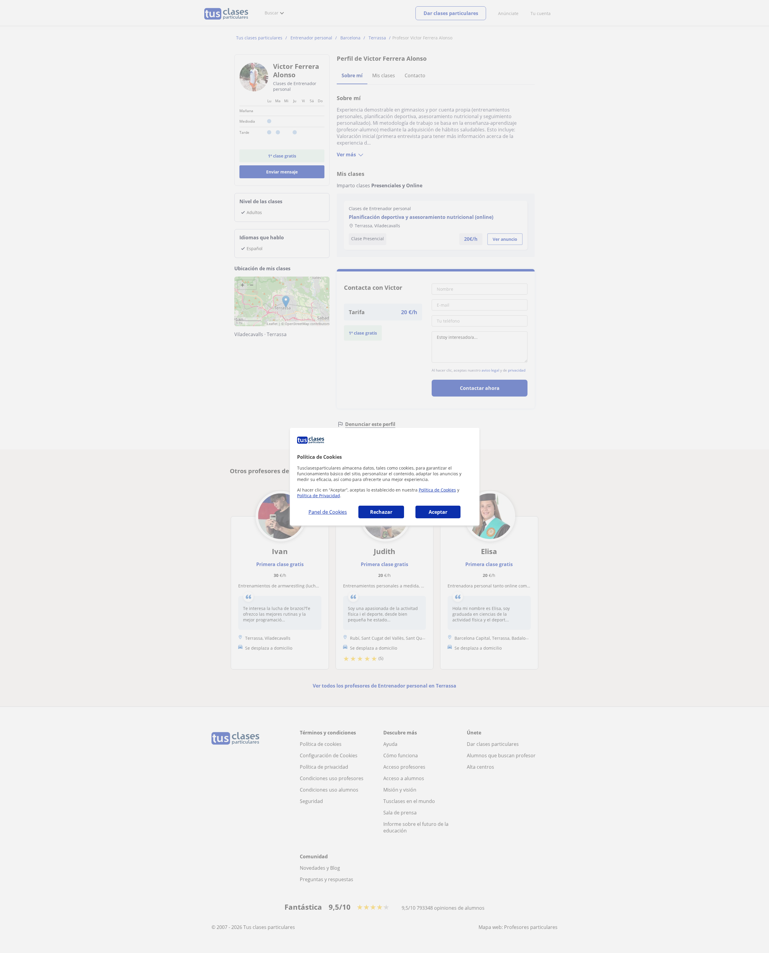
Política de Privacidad (318, 495)
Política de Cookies (437, 490)
